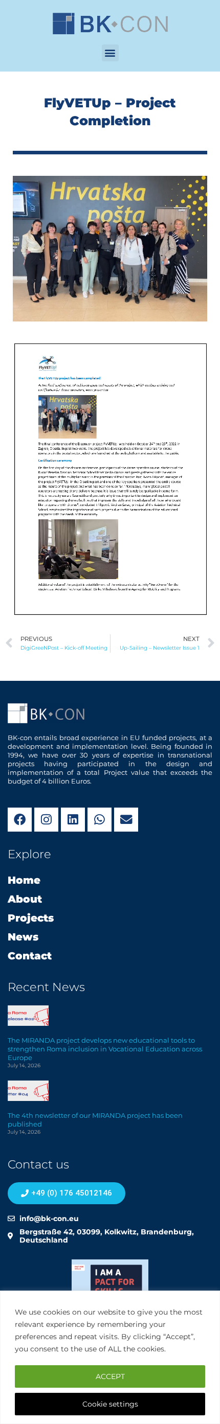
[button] (110, 52)
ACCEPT (110, 1376)
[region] (110, 1357)
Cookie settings (110, 1404)
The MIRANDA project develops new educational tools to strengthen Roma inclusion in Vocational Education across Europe (105, 1049)
